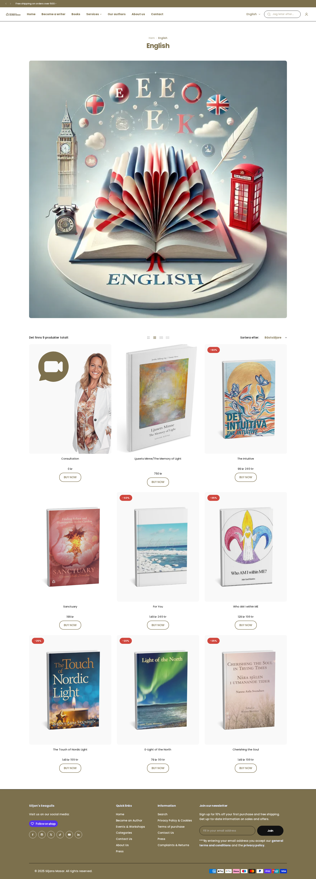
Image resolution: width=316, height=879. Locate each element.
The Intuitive (245, 458)
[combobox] (282, 14)
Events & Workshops (130, 827)
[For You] (158, 547)
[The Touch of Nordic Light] (70, 690)
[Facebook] (32, 834)
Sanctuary (70, 606)
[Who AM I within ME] (246, 547)
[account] (306, 14)
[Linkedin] (78, 834)
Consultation (70, 458)
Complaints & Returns (173, 845)
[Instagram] (42, 834)
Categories (124, 833)
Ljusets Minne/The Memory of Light (158, 458)
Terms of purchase (171, 827)
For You (158, 606)
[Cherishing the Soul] (246, 690)
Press (120, 851)
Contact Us (124, 839)
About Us (122, 845)
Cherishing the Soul (246, 749)
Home (120, 814)
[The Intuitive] (246, 399)
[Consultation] (70, 399)
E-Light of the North (158, 749)
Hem (152, 38)
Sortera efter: (249, 337)
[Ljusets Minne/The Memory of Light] (158, 399)
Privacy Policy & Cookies (175, 820)
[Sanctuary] (70, 547)
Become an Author (129, 820)
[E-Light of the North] (158, 690)
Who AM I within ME (245, 606)
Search (163, 814)
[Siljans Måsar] (12, 14)
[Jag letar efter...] (269, 14)
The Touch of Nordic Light (70, 749)
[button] (5, 3)
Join (270, 831)
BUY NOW (70, 477)
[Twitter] (51, 834)
